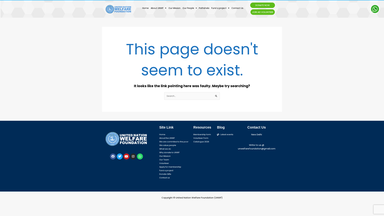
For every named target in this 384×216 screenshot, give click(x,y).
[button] (158, 8)
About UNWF (157, 8)
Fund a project (218, 8)
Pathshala (204, 8)
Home (145, 8)
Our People (188, 8)
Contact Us (237, 8)
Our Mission (174, 8)
